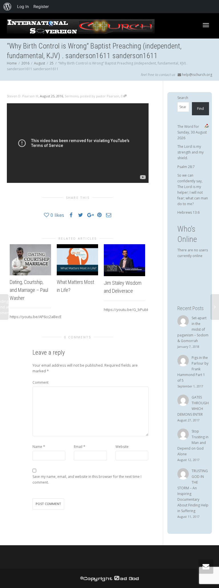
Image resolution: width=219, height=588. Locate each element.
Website (122, 446)
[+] (30, 259)
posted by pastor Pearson (99, 96)
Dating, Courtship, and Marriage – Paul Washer (29, 290)
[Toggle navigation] (206, 25)
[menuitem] (7, 6)
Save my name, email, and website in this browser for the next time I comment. (87, 479)
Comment (40, 382)
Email (78, 446)
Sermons (71, 96)
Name (37, 446)
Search (182, 97)
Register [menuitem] (41, 6)
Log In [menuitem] (23, 6)
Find (200, 108)
